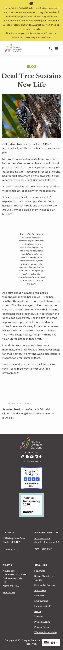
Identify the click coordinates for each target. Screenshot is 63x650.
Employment (41, 600)
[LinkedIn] (36, 457)
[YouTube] (32, 457)
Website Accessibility (45, 632)
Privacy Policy (41, 627)
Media (37, 611)
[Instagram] (22, 457)
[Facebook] (27, 457)
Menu (57, 48)
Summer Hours (42, 538)
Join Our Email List (31, 461)
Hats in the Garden (44, 585)
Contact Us (31, 452)
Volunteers (40, 590)
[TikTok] (40, 457)
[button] (50, 48)
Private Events (42, 621)
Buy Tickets (9, 592)
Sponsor (39, 616)
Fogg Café (39, 570)
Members (39, 595)
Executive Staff (42, 606)
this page (56, 24)
